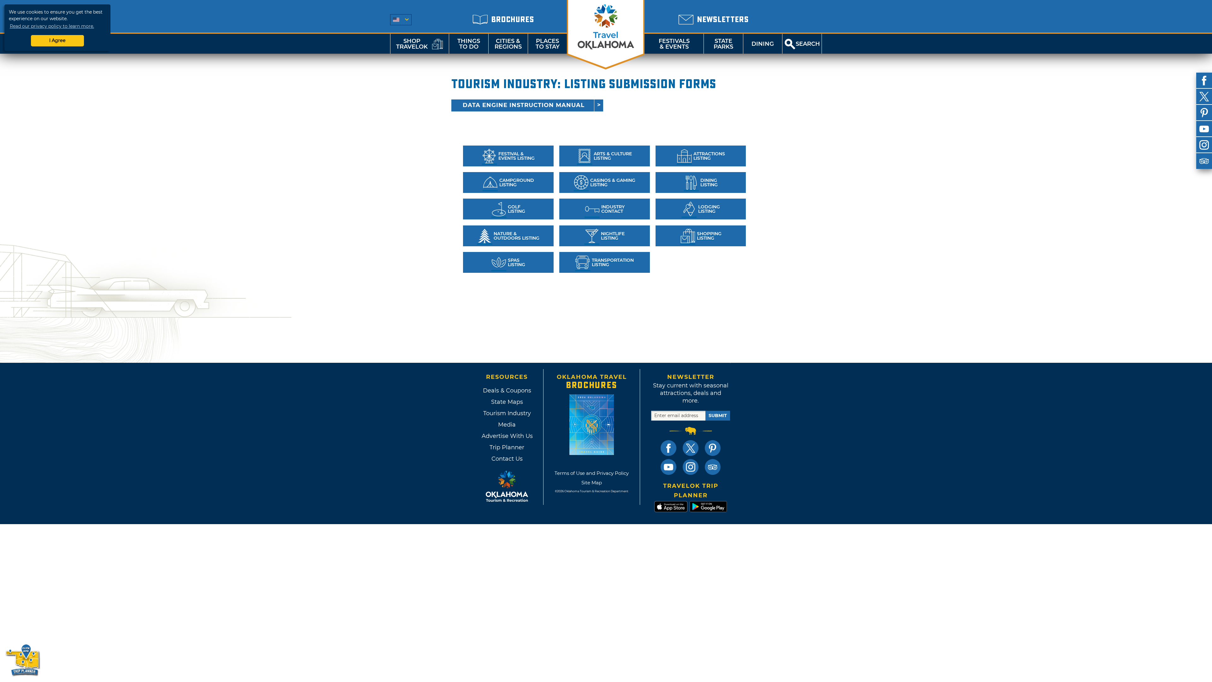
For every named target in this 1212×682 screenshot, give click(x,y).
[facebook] (1204, 80)
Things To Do (468, 44)
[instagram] (1204, 145)
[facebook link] (668, 448)
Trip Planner (507, 447)
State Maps (507, 401)
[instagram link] (690, 467)
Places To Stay (548, 44)
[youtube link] (668, 467)
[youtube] (1204, 129)
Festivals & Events (674, 44)
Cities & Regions (508, 44)
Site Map (591, 483)
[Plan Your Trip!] (23, 659)
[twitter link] (690, 448)
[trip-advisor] (1204, 161)
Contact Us (507, 458)
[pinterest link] (713, 448)
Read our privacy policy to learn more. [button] (52, 26)
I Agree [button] (57, 40)
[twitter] (1204, 97)
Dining (763, 43)
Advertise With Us (507, 436)
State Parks (723, 44)
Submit (718, 415)
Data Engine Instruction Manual (524, 105)
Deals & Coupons (507, 390)
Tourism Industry (507, 413)
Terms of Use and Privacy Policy (592, 473)
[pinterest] (1204, 113)
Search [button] (808, 43)
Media (507, 424)
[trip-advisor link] (713, 467)
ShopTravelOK (412, 44)
